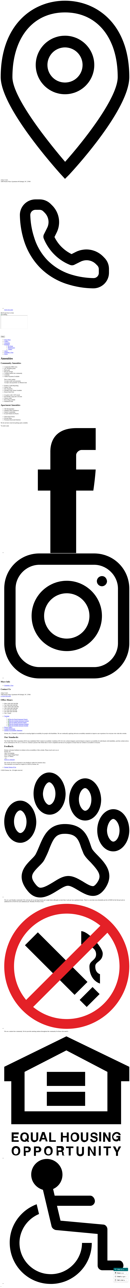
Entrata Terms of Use (10, 767)
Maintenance (11, 347)
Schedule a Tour (8, 352)
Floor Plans (7, 339)
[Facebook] (66, 552)
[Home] (10, 335)
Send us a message (9, 759)
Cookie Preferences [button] (9, 729)
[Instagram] (66, 678)
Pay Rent (10, 346)
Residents (7, 344)
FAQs (6, 354)
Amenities (7, 343)
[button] (66, 897)
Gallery (6, 341)
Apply (6, 351)
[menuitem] (66, 340)
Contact (10, 349)
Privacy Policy (8, 727)
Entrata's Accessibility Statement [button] (13, 730)
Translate (6, 716)
